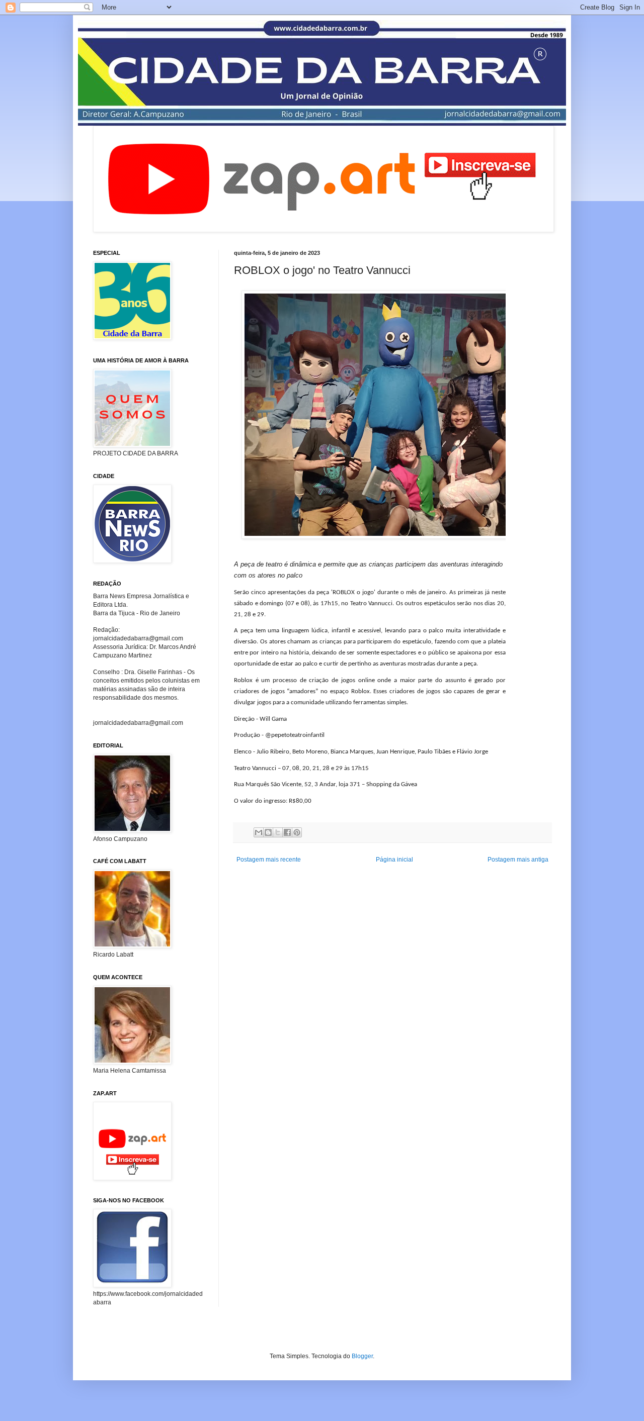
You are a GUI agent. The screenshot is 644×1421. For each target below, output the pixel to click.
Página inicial (394, 859)
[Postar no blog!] (268, 832)
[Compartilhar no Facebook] (287, 832)
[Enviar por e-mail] (259, 832)
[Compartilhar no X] (278, 832)
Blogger (362, 1356)
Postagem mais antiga (518, 859)
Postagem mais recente (268, 859)
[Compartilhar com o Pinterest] (297, 832)
